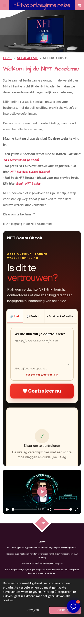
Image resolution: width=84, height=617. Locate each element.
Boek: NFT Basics (28, 184)
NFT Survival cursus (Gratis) (30, 172)
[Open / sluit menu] (4, 5)
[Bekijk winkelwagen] (79, 5)
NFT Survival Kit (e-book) (21, 160)
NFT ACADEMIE (27, 58)
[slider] (24, 509)
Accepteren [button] (65, 610)
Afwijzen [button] (33, 610)
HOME (7, 58)
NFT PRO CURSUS (55, 58)
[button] (73, 606)
